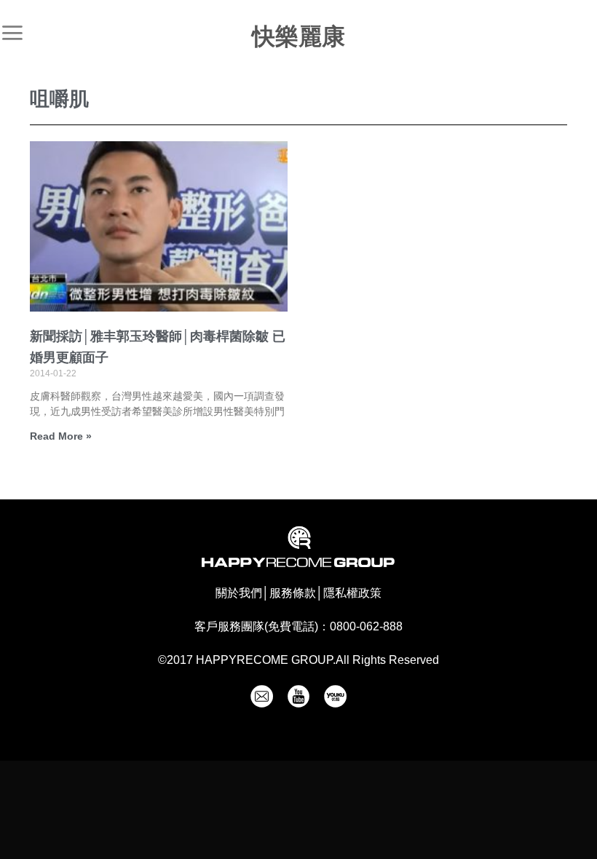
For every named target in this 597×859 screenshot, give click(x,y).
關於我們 (239, 593)
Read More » (61, 436)
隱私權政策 (352, 593)
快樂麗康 (298, 36)
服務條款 (292, 593)
